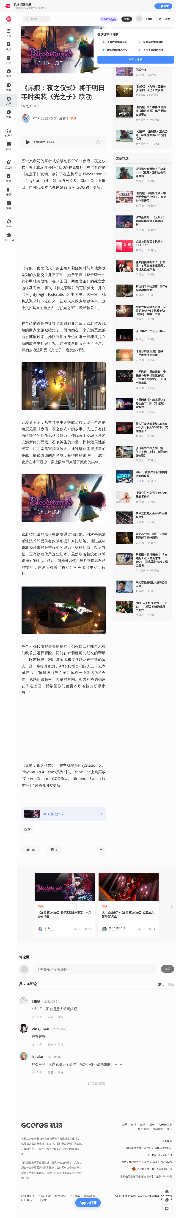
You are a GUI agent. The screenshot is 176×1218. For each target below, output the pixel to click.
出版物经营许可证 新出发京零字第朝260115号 (146, 1176)
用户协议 (75, 1196)
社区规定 (26, 1200)
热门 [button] (161, 984)
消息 (167, 19)
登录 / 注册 (135, 59)
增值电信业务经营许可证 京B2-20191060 (149, 1148)
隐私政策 (89, 1196)
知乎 (124, 1125)
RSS (169, 1129)
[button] (28, 142)
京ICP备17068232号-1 (159, 1155)
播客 (152, 1125)
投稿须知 (60, 1196)
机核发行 (158, 1129)
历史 (158, 19)
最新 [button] (171, 984)
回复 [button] (50, 1017)
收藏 (149, 19)
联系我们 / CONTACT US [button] (36, 1196)
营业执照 (167, 1141)
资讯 (73, 118)
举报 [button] (60, 1017)
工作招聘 (41, 1200)
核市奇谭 (143, 1129)
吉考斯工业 (165, 1125)
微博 (133, 1125)
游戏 (27, 829)
